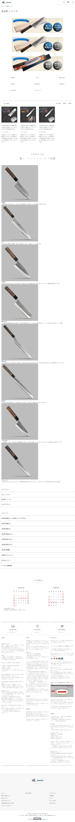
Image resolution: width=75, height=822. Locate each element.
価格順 (64, 103)
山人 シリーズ (5, 494)
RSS (26, 793)
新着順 (69, 103)
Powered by (29, 819)
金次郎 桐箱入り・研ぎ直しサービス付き (13, 518)
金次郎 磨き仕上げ (6, 539)
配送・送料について (6, 795)
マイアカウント (53, 793)
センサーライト (6, 504)
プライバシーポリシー (6, 805)
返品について (4, 798)
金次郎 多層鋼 (5, 550)
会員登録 (52, 795)
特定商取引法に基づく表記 (7, 803)
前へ (21, 158)
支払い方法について (6, 800)
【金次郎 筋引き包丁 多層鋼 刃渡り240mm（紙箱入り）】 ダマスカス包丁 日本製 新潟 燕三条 (46, 127)
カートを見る (53, 800)
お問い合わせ (53, 803)
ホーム (2, 6)
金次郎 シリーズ (9, 6)
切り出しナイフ (6, 560)
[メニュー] (73, 2)
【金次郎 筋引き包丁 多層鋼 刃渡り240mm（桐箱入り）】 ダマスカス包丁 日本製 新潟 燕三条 (27, 127)
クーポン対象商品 (6, 565)
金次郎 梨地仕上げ (6, 534)
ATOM (29, 793)
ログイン (52, 798)
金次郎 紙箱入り (6, 529)
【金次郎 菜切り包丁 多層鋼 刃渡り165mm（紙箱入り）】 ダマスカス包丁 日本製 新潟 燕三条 (9, 127)
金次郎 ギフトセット (7, 555)
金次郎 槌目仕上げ (6, 544)
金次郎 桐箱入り (6, 523)
